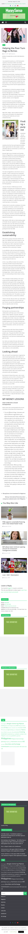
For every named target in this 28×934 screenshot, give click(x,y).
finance (2, 732)
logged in (10, 588)
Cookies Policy (4, 825)
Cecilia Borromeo (15, 727)
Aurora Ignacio (4, 723)
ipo (13, 734)
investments (10, 734)
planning (3, 741)
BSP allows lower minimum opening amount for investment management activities (13, 548)
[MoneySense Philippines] (2, 22)
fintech (5, 732)
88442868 (7, 602)
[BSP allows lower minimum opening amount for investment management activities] (14, 532)
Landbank (17, 734)
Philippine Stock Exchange (17, 738)
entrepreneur (18, 729)
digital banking (10, 729)
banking (3, 725)
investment (4, 734)
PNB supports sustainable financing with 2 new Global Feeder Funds (13, 523)
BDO (17, 725)
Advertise (3, 902)
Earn (4, 45)
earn (14, 729)
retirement (19, 741)
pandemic (14, 735)
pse (10, 741)
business (9, 727)
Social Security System (14, 746)
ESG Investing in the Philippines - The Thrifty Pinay (13, 840)
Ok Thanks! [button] (21, 931)
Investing (22, 732)
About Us (3, 896)
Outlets (3, 907)
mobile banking (8, 735)
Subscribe (3, 910)
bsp (7, 727)
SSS (21, 746)
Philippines (6, 738)
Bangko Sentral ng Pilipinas (15, 723)
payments (18, 735)
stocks (23, 746)
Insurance (17, 732)
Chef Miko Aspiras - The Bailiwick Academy (11, 834)
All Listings (3, 916)
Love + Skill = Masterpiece (10, 575)
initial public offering (10, 732)
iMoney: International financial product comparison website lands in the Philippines (14, 498)
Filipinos (23, 729)
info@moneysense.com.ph (10, 606)
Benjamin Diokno (22, 725)
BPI (4, 727)
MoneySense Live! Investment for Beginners (14, 493)
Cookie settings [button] (13, 931)
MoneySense (12, 53)
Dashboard (3, 913)
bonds (2, 727)
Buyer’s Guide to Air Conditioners (13, 846)
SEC (23, 741)
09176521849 (8, 604)
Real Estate (14, 741)
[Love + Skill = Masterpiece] (14, 559)
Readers (3, 905)
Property (7, 741)
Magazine (3, 899)
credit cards (5, 729)
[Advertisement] (14, 650)
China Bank (20, 727)
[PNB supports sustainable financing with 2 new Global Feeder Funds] (14, 507)
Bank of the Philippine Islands (10, 725)
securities (3, 744)
